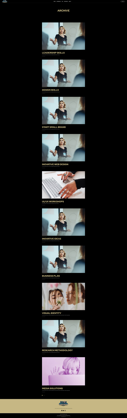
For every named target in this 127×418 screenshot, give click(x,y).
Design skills (50, 89)
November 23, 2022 (44, 87)
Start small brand (54, 127)
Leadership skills (53, 52)
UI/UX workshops (53, 201)
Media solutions (52, 388)
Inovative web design (55, 164)
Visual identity (51, 313)
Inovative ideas (51, 238)
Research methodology (57, 350)
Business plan (51, 275)
